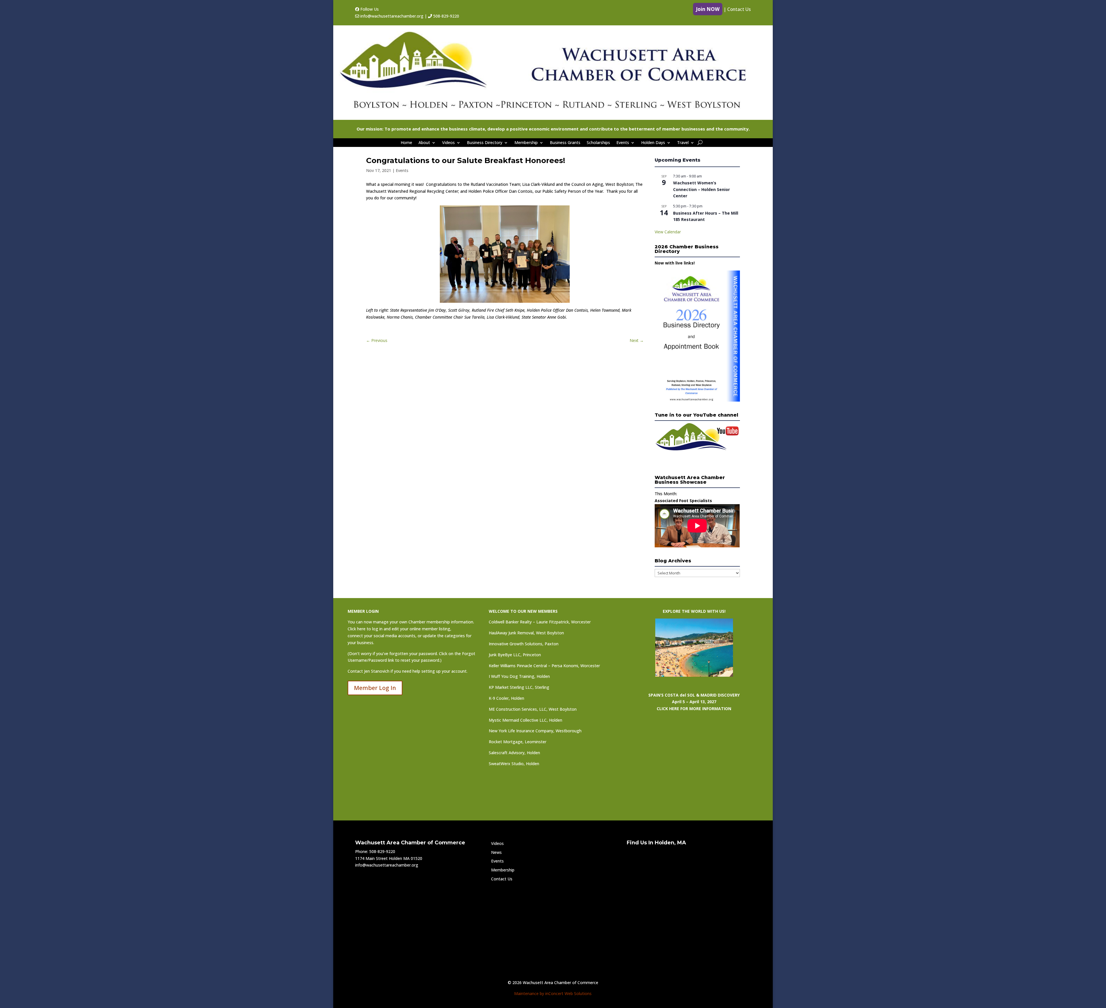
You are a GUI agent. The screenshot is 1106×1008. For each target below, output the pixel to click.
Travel (683, 143)
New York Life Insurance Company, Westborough (535, 730)
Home (406, 143)
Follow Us (369, 9)
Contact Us (739, 9)
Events (622, 143)
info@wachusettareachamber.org (391, 16)
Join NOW (707, 9)
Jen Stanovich (376, 671)
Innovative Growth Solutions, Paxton (523, 643)
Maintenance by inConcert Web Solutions (553, 993)
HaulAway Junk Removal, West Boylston (526, 633)
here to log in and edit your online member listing (403, 628)
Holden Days (653, 143)
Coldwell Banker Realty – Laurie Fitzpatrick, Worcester (540, 622)
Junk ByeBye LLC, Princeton (515, 654)
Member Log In (375, 688)
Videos (448, 143)
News (496, 852)
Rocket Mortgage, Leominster (517, 741)
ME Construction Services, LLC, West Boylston (533, 709)
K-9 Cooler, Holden (506, 698)
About (424, 143)
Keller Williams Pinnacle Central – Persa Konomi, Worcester (544, 665)
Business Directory (484, 143)
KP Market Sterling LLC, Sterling (519, 687)
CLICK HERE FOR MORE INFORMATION (694, 708)
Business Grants (565, 143)
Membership (526, 143)
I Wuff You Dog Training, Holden (519, 676)
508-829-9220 (445, 16)
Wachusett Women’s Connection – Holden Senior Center (701, 189)
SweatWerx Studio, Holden (514, 763)
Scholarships (598, 143)
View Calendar (668, 231)
